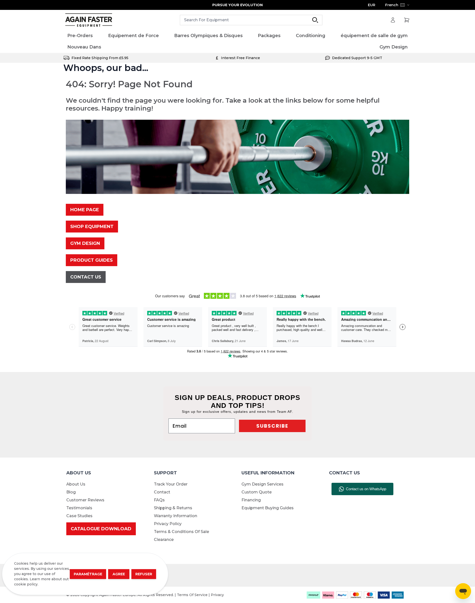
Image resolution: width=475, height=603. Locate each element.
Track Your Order (171, 484)
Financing (251, 500)
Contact (162, 492)
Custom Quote (256, 492)
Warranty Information (175, 515)
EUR (371, 5)
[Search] (315, 20)
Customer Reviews (85, 500)
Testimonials (79, 508)
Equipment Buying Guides (267, 508)
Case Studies (79, 515)
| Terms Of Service (192, 595)
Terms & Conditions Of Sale (181, 531)
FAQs (159, 500)
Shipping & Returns (173, 508)
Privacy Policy (168, 523)
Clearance (164, 539)
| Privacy (216, 595)
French (391, 5)
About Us (75, 484)
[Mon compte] (393, 20)
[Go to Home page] (88, 20)
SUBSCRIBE (272, 425)
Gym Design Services (262, 484)
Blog (71, 492)
